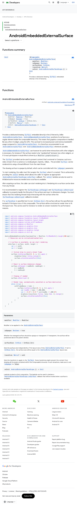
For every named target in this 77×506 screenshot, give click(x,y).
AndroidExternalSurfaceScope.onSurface (19, 177)
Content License (58, 389)
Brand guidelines (21, 491)
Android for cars (57, 421)
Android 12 (5, 455)
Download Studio (32, 451)
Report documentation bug (60, 442)
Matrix (44, 67)
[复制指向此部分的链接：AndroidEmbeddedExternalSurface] (36, 99)
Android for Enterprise (9, 415)
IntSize (46, 65)
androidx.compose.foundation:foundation (61, 102)
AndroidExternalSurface (12, 137)
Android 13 (5, 452)
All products (6, 484)
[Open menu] (3, 2)
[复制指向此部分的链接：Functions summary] (27, 50)
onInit (15, 175)
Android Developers (8, 17)
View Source (68, 105)
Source (4, 421)
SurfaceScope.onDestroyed (62, 190)
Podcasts (5, 431)
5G (28, 428)
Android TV (55, 424)
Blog (3, 428)
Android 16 (5, 442)
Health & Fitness (32, 418)
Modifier (44, 61)
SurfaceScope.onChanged (38, 190)
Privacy (29, 424)
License (11, 491)
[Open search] (49, 2)
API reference (8, 10)
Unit (6, 57)
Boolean (44, 63)
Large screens (56, 412)
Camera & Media (32, 421)
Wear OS (55, 415)
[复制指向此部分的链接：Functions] (16, 90)
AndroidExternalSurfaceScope (50, 69)
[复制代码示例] (73, 214)
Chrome (5, 474)
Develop (19, 17)
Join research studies (58, 449)
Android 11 (5, 458)
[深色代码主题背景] (73, 111)
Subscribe (28, 496)
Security (5, 418)
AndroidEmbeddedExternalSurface (42, 59)
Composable (35, 57)
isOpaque (61, 168)
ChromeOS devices (58, 418)
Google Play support (58, 446)
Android (5, 412)
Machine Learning (33, 415)
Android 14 (5, 449)
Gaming (30, 412)
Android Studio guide (34, 441)
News (4, 424)
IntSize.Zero (39, 201)
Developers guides (33, 444)
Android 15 (5, 446)
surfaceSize (10, 201)
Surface (53, 77)
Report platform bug (58, 439)
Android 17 (5, 439)
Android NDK (31, 454)
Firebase (5, 478)
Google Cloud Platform (9, 481)
